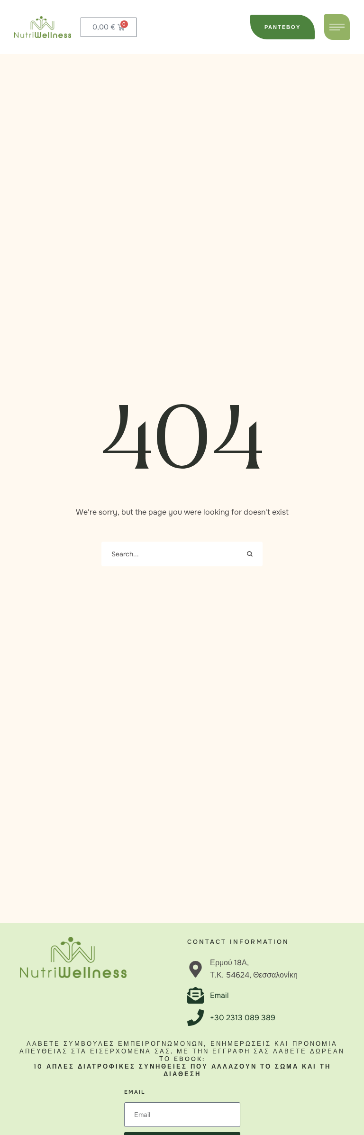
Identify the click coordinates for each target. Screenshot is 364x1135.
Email (134, 1092)
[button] (282, 27)
